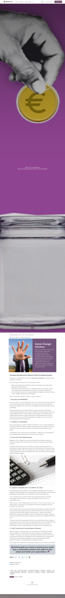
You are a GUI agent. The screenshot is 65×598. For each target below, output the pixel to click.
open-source (30, 572)
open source (23, 572)
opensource (37, 572)
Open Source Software (22, 570)
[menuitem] (17, 2)
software (43, 572)
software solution (50, 572)
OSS (12, 570)
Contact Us (58, 1)
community (43, 570)
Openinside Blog (13, 334)
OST (15, 570)
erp (53, 570)
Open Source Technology (34, 570)
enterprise (49, 570)
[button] (42, 2)
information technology (15, 572)
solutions (12, 573)
